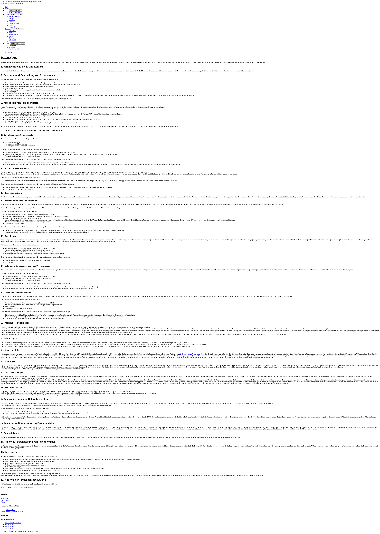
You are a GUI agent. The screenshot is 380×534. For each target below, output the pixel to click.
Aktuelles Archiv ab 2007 (13, 523)
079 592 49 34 (10, 510)
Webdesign (12, 531)
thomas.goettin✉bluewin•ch (14, 512)
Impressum (4, 498)
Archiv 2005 (9, 526)
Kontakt (3, 502)
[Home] (12, 3)
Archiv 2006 (9, 524)
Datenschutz (5, 500)
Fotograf (30, 531)
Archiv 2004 (9, 528)
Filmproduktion (21, 531)
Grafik (36, 531)
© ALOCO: (4, 531)
